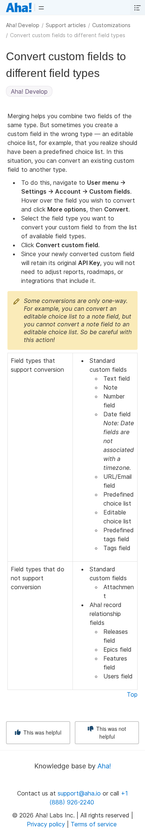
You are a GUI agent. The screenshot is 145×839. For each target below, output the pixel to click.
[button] (41, 7)
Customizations (111, 25)
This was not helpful (110, 732)
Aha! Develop (22, 25)
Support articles (66, 25)
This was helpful (41, 732)
